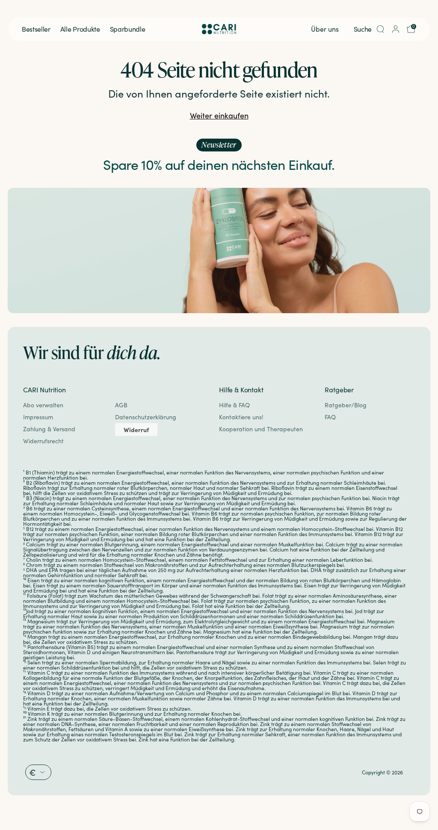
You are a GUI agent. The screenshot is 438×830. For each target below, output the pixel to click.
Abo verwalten (43, 405)
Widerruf (136, 429)
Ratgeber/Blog (346, 405)
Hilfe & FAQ (234, 405)
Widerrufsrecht (43, 441)
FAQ (330, 417)
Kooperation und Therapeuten (261, 429)
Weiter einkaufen (219, 115)
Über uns (325, 29)
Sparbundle (127, 29)
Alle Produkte (80, 29)
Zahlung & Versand (49, 429)
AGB (121, 405)
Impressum (38, 417)
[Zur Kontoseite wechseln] (396, 29)
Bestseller (36, 29)
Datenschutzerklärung (145, 417)
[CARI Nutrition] (219, 29)
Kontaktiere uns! (241, 417)
